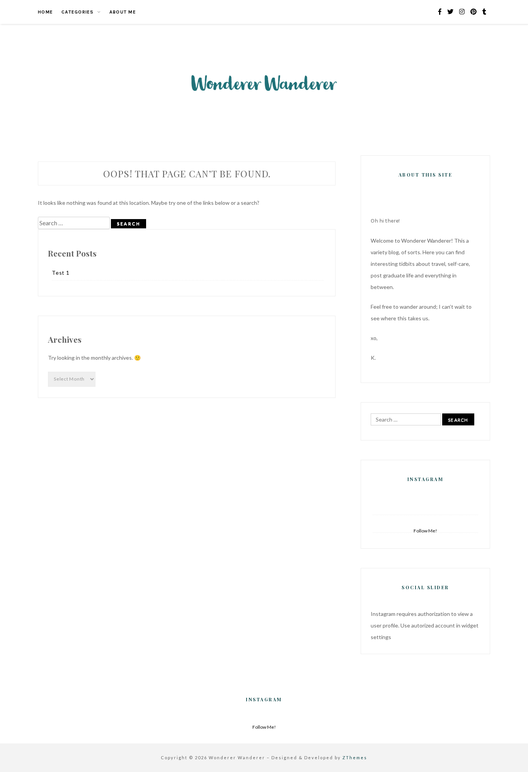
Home (45, 12)
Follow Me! (425, 531)
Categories (77, 12)
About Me (122, 12)
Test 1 (61, 272)
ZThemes (354, 757)
